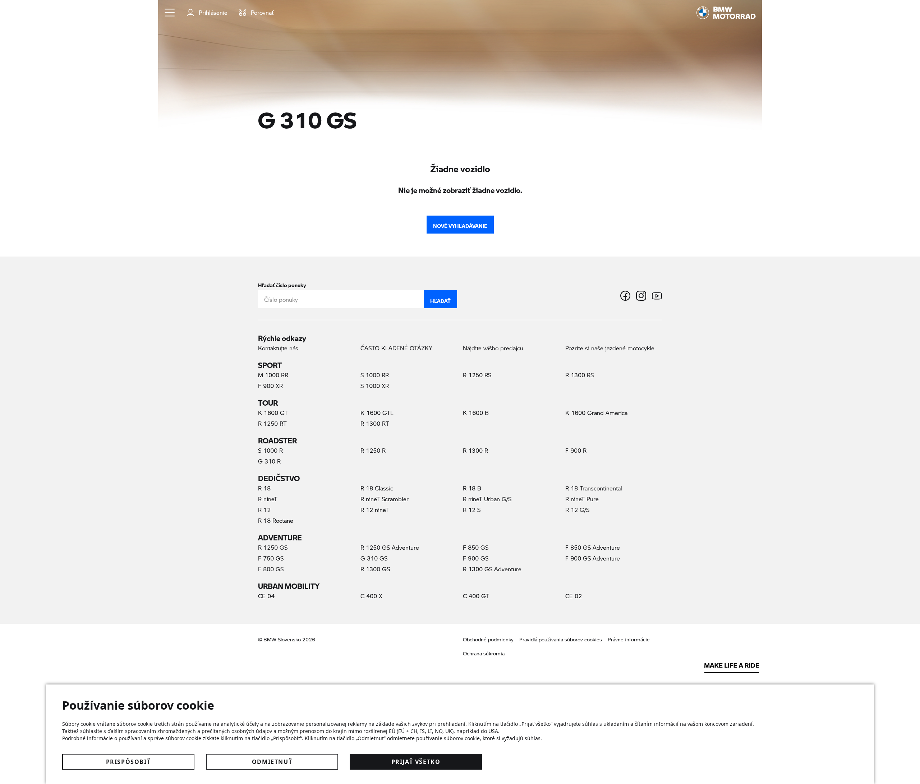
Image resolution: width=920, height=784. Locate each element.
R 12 (264, 510)
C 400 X (371, 596)
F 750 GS (271, 558)
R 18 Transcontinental (593, 488)
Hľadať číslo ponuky (282, 284)
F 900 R (575, 450)
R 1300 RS (579, 375)
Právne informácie (629, 639)
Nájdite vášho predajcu (493, 348)
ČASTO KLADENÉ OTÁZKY (396, 348)
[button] (170, 12)
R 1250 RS (477, 375)
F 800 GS (271, 569)
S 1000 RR (374, 375)
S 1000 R (270, 450)
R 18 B (472, 488)
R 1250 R (373, 450)
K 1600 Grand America (596, 413)
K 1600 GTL (377, 413)
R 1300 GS (375, 569)
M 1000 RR (273, 375)
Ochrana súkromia (484, 653)
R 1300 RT (374, 423)
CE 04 (266, 596)
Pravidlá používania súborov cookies (560, 639)
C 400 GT (476, 596)
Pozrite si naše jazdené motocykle (609, 348)
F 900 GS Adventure (592, 558)
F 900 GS (475, 558)
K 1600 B (476, 413)
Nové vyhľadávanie (460, 224)
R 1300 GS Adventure (492, 569)
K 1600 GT (273, 413)
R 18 (264, 488)
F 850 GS (475, 547)
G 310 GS (386, 558)
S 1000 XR (374, 386)
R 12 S (471, 510)
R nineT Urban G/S (487, 499)
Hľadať (440, 299)
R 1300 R (475, 450)
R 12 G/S (577, 510)
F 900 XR (270, 386)
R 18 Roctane (275, 520)
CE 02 (573, 596)
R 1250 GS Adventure (389, 547)
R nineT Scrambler (384, 499)
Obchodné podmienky (488, 639)
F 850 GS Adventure (592, 547)
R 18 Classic (376, 488)
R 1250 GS (273, 547)
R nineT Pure (582, 499)
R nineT (267, 499)
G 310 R (269, 461)
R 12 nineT (374, 510)
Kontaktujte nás (278, 348)
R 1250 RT (272, 423)
